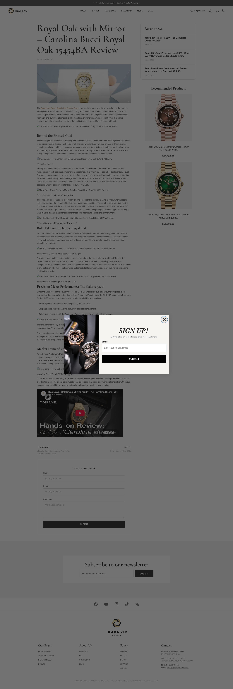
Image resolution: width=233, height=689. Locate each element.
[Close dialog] (164, 319)
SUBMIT (134, 359)
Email (104, 342)
